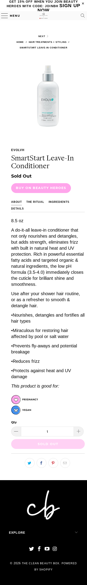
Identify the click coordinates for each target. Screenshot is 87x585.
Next (42, 36)
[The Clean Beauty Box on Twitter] (31, 549)
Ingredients (59, 201)
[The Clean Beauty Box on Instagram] (55, 549)
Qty (14, 422)
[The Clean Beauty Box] (43, 15)
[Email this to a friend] (65, 463)
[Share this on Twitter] (30, 463)
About (16, 201)
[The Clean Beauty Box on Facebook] (39, 549)
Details (17, 208)
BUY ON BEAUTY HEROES (41, 188)
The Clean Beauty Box (40, 563)
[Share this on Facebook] (41, 463)
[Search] (83, 15)
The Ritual (35, 201)
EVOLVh (17, 150)
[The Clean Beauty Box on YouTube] (47, 549)
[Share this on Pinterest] (53, 463)
